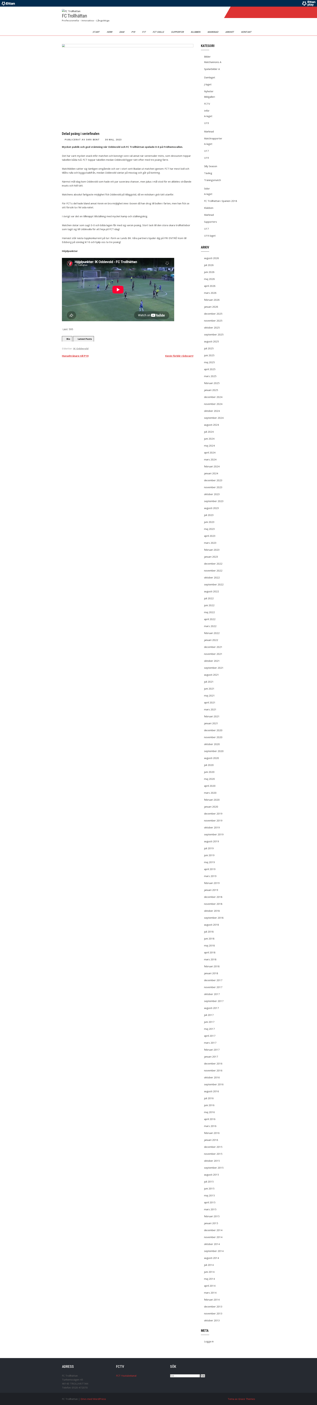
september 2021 (214, 667)
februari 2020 (212, 799)
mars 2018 (210, 959)
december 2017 (213, 980)
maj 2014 (209, 1278)
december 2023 (213, 480)
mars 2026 (210, 292)
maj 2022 (209, 612)
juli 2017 (209, 1015)
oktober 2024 (212, 410)
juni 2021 (209, 688)
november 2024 (213, 404)
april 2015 (209, 1202)
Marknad (213, 31)
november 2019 (213, 820)
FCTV (207, 103)
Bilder (207, 56)
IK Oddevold (80, 348)
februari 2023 (212, 549)
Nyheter (208, 91)
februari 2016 (212, 1133)
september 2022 (214, 584)
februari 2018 (212, 966)
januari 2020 (211, 806)
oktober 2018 (212, 910)
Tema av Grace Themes (241, 1399)
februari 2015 (212, 1216)
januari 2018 (211, 973)
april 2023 (209, 535)
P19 (133, 31)
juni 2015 (209, 1188)
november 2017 (213, 987)
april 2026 (209, 285)
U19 (206, 123)
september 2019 (214, 834)
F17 (144, 31)
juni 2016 (209, 1105)
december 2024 (213, 397)
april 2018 (209, 952)
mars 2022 (210, 626)
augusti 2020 (211, 758)
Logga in (209, 1341)
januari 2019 (211, 890)
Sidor (207, 188)
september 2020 (214, 751)
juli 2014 (209, 1264)
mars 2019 (210, 876)
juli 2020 (209, 765)
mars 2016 (210, 1126)
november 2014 (213, 1237)
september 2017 (214, 1001)
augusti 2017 (211, 1008)
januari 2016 (211, 1139)
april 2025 (209, 369)
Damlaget (209, 77)
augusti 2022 (211, 591)
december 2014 (213, 1230)
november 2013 (213, 1313)
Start (96, 31)
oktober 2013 (212, 1320)
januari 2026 (211, 306)
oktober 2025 (212, 327)
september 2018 (214, 917)
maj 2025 (209, 362)
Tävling (208, 173)
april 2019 (209, 869)
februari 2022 (212, 633)
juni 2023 (209, 522)
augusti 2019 (211, 841)
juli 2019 (209, 848)
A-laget (208, 116)
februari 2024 (212, 466)
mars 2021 (210, 709)
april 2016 (209, 1119)
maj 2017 (209, 1028)
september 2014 (214, 1251)
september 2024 (214, 417)
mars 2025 (210, 376)
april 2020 (209, 785)
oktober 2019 (212, 827)
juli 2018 (209, 931)
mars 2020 (210, 792)
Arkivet (230, 31)
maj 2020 (209, 778)
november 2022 (213, 570)
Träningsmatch (212, 180)
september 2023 (214, 501)
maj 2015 (209, 1195)
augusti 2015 (211, 1174)
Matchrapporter (213, 138)
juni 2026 (209, 272)
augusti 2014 (211, 1258)
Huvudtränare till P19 (75, 355)
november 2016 (213, 1070)
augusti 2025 (211, 341)
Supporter (178, 31)
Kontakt (246, 31)
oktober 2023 (212, 494)
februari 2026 (212, 299)
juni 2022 (209, 605)
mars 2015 (210, 1209)
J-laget (207, 84)
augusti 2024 (211, 424)
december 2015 (213, 1146)
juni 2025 (209, 355)
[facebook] (234, 12)
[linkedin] (248, 12)
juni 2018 (209, 938)
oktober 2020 (212, 744)
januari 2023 (211, 556)
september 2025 (214, 334)
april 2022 (209, 619)
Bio (68, 338)
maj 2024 (209, 445)
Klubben (196, 31)
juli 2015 (209, 1181)
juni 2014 (209, 1271)
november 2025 (213, 320)
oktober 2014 (212, 1244)
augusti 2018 (211, 924)
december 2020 (213, 730)
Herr (109, 31)
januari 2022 (211, 640)
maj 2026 (209, 279)
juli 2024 (209, 431)
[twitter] (241, 12)
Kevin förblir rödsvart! (179, 355)
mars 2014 (210, 1292)
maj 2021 (209, 695)
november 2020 (213, 737)
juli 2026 (209, 265)
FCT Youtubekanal (126, 1375)
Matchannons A (212, 62)
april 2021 (209, 702)
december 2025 (213, 313)
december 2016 (213, 1063)
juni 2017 (209, 1021)
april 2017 (209, 1035)
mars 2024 (210, 459)
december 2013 (213, 1306)
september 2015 (214, 1167)
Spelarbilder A (212, 69)
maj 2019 (209, 862)
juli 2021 (209, 681)
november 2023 (213, 487)
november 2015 (213, 1153)
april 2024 (209, 452)
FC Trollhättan (74, 16)
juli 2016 (209, 1098)
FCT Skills (158, 31)
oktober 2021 (212, 660)
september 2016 (214, 1084)
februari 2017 (212, 1049)
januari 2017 (211, 1056)
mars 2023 (210, 542)
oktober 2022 (212, 577)
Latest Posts (85, 338)
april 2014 (209, 1285)
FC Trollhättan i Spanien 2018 (220, 201)
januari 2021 (211, 723)
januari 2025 (211, 390)
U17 (206, 150)
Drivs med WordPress (93, 1399)
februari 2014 (212, 1299)
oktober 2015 (212, 1160)
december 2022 (213, 563)
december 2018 (213, 896)
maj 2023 (209, 528)
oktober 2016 (212, 1077)
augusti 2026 (211, 258)
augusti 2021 (211, 674)
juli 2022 (209, 598)
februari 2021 (212, 716)
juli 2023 (209, 515)
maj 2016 (209, 1112)
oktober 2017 (212, 994)
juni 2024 (209, 438)
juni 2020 (209, 772)
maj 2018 (209, 945)
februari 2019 (212, 883)
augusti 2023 (211, 508)
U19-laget (210, 235)
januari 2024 (211, 473)
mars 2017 (210, 1042)
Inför (207, 110)
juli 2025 (209, 348)
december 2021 (213, 647)
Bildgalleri (209, 96)
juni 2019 (209, 855)
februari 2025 (212, 383)
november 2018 (213, 903)
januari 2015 (211, 1223)
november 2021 (213, 653)
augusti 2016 (211, 1091)
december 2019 (213, 813)
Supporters (210, 221)
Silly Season (210, 166)
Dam (122, 31)
